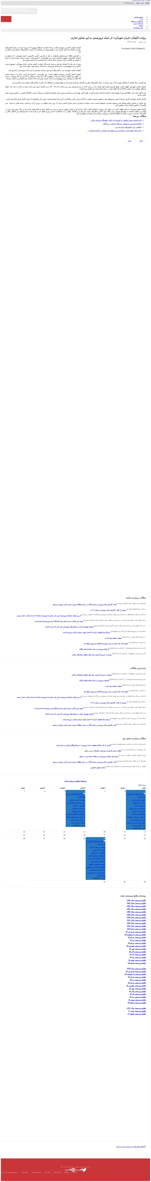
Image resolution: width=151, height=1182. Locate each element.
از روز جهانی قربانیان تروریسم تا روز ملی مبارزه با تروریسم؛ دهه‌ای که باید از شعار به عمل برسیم (49, 616)
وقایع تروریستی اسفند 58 (137, 1003)
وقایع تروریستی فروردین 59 (136, 932)
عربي (142, 3)
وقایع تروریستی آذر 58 (138, 994)
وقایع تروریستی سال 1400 (136, 912)
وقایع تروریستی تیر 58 (138, 980)
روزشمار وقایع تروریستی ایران (75, 781)
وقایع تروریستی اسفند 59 (137, 963)
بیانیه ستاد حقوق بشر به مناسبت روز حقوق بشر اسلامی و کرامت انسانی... (115, 131)
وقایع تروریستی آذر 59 (138, 954)
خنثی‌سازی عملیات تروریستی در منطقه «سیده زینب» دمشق (99, 756)
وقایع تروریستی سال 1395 (136, 926)
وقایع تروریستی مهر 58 (137, 988)
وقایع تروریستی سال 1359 (136, 929)
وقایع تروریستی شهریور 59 (136, 946)
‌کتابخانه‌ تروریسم (36, 1172)
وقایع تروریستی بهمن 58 (137, 1000)
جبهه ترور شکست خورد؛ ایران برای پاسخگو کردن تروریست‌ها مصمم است (58, 621)
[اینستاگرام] (78, 1169)
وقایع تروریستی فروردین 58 (136, 971)
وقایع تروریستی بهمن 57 (137, 1011)
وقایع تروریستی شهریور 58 (136, 986)
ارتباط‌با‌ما (66, 1172)
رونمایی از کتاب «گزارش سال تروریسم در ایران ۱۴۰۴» (108, 610)
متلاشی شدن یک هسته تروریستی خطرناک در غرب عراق (103, 751)
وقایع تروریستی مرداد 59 (137, 943)
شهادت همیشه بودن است (113, 638)
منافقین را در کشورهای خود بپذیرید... (128, 127)
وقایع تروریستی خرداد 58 (137, 977)
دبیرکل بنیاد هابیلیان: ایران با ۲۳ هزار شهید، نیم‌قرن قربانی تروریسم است (86, 632)
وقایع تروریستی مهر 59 (137, 949)
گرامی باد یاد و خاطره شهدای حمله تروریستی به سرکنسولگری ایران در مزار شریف (83, 745)
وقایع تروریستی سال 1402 (136, 906)
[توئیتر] (84, 1169)
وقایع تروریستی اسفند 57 (137, 1014)
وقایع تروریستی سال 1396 (136, 923)
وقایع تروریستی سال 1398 (136, 917)
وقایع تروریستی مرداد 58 (137, 983)
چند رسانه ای (138, 28)
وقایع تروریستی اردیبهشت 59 (135, 935)
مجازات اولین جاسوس (98, 767)
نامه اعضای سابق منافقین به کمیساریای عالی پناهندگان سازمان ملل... (116, 120)
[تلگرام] (68, 1169)
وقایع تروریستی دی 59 (138, 957)
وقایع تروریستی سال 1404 (136, 900)
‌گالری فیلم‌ (47, 1172)
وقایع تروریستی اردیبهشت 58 (135, 974)
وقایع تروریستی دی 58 (138, 997)
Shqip (137, 3)
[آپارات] (73, 1169)
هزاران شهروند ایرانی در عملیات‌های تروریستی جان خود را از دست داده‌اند (69, 627)
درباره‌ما (75, 1172)
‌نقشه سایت (24, 1172)
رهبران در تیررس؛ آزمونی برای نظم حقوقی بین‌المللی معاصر (92, 655)
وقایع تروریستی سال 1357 (136, 1008)
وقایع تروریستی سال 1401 (136, 909)
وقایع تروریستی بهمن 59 (137, 960)
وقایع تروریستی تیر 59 (138, 940)
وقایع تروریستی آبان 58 (137, 991)
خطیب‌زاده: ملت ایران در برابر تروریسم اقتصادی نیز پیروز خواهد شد (106, 643)
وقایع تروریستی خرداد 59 (137, 937)
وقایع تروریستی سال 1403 (136, 903)
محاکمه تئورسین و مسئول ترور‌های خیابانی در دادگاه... (122, 124)
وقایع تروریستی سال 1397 (136, 920)
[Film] (131, 1146)
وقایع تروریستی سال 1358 (136, 968)
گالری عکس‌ (57, 1172)
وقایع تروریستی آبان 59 (137, 952)
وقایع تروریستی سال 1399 (136, 915)
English (147, 3)
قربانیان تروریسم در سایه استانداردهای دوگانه (94, 649)
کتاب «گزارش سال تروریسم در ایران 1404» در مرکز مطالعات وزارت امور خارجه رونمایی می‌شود (84, 604)
